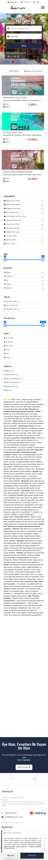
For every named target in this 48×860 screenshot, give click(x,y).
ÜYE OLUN (23, 767)
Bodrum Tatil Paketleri (13, 204)
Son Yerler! (9, 346)
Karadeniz (8, 276)
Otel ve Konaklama (13, 378)
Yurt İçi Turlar (11, 305)
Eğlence (9, 371)
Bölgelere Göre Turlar (12, 208)
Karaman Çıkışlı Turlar (13, 220)
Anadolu (8, 284)
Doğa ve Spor (11, 386)
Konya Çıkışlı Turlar (12, 224)
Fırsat (7, 350)
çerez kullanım (21, 846)
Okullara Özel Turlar (12, 232)
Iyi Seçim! (9, 342)
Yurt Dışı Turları (10, 240)
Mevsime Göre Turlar (12, 228)
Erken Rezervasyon (12, 212)
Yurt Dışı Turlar (12, 301)
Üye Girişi (26, 2)
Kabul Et (33, 855)
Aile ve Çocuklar (12, 382)
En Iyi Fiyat (9, 338)
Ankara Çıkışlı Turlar (12, 201)
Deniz (8, 390)
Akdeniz (8, 272)
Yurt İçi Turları (10, 244)
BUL (24, 45)
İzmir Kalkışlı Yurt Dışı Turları (15, 216)
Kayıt (37, 2)
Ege (6, 280)
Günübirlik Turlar (12, 309)
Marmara (8, 288)
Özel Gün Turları (11, 236)
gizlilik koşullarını (35, 846)
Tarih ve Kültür (11, 374)
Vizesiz (8, 357)
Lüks (7, 353)
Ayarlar (11, 855)
